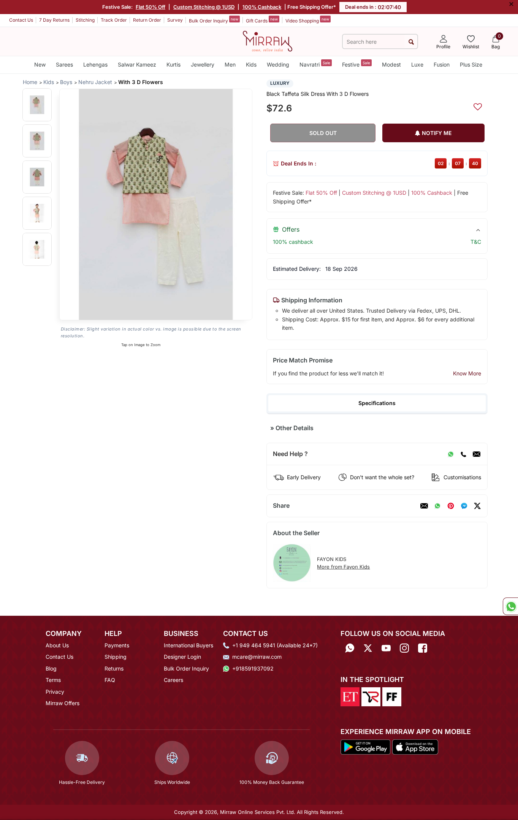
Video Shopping (307, 20)
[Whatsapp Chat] (510, 606)
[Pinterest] (451, 506)
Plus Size (471, 64)
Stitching (85, 20)
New (40, 64)
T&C (475, 241)
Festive (356, 64)
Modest (391, 64)
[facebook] (464, 506)
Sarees (64, 64)
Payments (117, 645)
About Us (57, 645)
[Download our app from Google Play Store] (366, 746)
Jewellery (202, 64)
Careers (173, 680)
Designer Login (182, 656)
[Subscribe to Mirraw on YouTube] (386, 648)
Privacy (55, 691)
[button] (37, 105)
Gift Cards (262, 20)
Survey (175, 20)
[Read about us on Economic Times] (350, 696)
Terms (53, 680)
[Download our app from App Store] (415, 746)
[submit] (411, 42)
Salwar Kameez (137, 64)
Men (230, 64)
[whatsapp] (437, 506)
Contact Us (21, 20)
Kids (251, 64)
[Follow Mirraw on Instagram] (404, 648)
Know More (467, 373)
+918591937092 (253, 668)
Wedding (278, 64)
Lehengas (95, 64)
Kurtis (173, 64)
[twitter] (477, 506)
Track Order (114, 20)
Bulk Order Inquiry (213, 20)
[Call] (463, 454)
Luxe (417, 64)
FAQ (110, 680)
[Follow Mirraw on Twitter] (368, 648)
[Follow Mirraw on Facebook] (422, 648)
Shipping (116, 656)
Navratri (314, 64)
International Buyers (188, 645)
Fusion (442, 64)
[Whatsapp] (349, 648)
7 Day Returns (54, 20)
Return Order (147, 20)
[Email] (476, 454)
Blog (51, 668)
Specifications (377, 403)
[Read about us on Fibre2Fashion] (391, 696)
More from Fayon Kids (343, 567)
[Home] (267, 40)
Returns (114, 668)
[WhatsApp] (451, 454)
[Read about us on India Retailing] (370, 696)
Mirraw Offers (62, 703)
